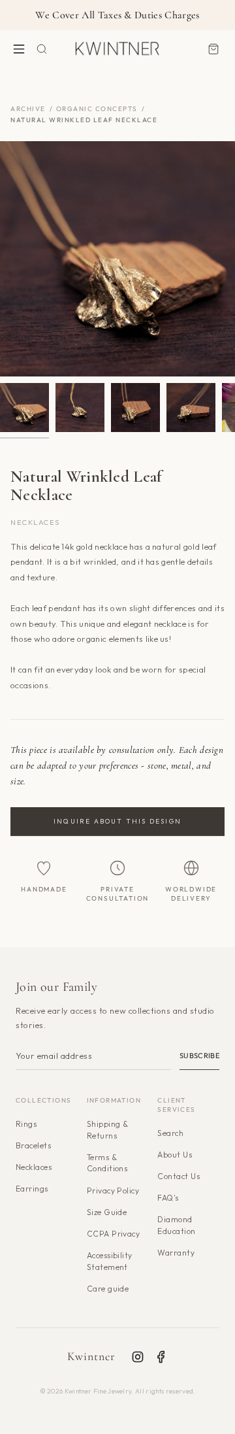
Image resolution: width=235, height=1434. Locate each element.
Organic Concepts (97, 109)
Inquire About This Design (117, 821)
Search (170, 1133)
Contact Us (178, 1176)
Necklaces (34, 1167)
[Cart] (213, 48)
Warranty (176, 1253)
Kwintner (91, 1356)
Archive (28, 109)
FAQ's (167, 1198)
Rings (26, 1124)
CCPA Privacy (113, 1234)
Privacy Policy (113, 1190)
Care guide (108, 1288)
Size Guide (107, 1212)
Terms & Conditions (107, 1163)
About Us (174, 1154)
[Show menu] (19, 48)
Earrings (32, 1188)
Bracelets (33, 1145)
